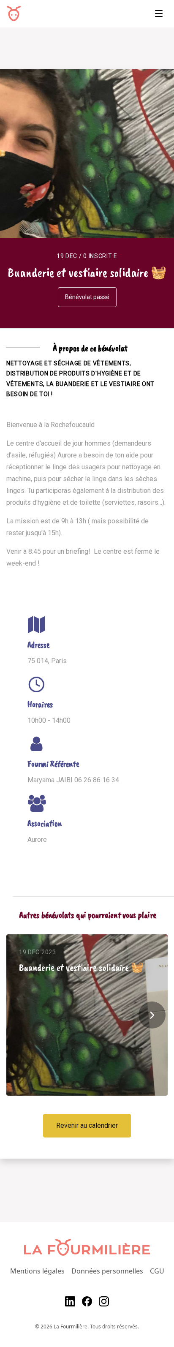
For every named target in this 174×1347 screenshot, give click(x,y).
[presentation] (152, 1015)
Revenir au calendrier (87, 1125)
